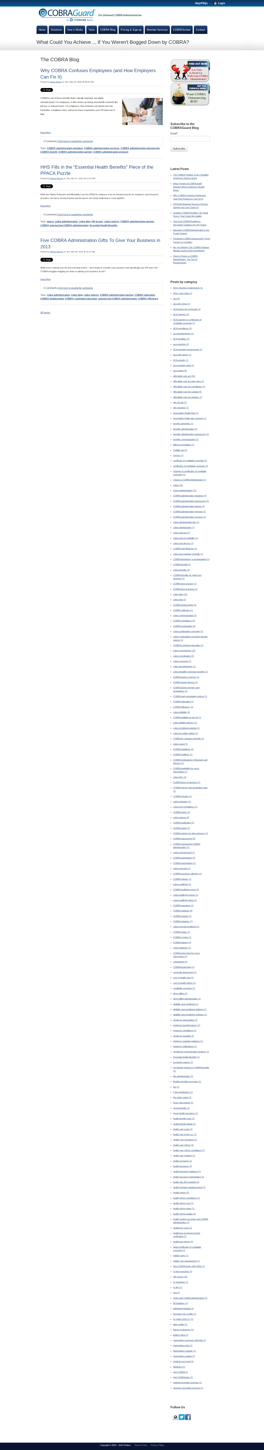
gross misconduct (183, 1102)
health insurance (182, 1166)
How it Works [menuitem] (75, 29)
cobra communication (185, 615)
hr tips (177, 1287)
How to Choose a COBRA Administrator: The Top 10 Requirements (185, 259)
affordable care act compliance (189, 386)
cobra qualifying (182, 884)
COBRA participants (184, 858)
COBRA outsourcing (184, 838)
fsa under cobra (182, 1097)
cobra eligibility (181, 712)
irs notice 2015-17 (183, 1319)
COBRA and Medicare (185, 548)
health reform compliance (186, 1198)
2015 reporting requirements (188, 288)
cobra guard (180, 744)
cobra (178, 485)
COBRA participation (184, 863)
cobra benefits (181, 570)
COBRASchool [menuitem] (182, 29)
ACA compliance (182, 328)
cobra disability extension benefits (190, 672)
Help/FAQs (201, 3)
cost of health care (183, 977)
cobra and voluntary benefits (188, 554)
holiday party (180, 1255)
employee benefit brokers (186, 1025)
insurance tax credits (184, 1314)
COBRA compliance (184, 621)
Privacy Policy (157, 1445)
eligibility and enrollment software (190, 1014)
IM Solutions (180, 1303)
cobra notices (111, 221)
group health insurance (185, 1113)
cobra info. (179, 777)
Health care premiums (185, 1139)
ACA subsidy (180, 360)
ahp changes (181, 408)
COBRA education (145, 295)
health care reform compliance (189, 1150)
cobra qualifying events (185, 895)
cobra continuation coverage (188, 631)
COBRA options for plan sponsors (190, 833)
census (178, 455)
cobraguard (180, 962)
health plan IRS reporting (186, 1182)
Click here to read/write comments (75, 141)
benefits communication (185, 439)
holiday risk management (186, 1261)
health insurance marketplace (188, 1177)
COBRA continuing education (81, 298)
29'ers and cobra (182, 293)
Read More (45, 132)
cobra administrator (184, 527)
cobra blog (84, 221)
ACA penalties (181, 339)
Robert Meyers (56, 178)
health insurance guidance (187, 1171)
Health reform (181, 1192)
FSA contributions (183, 1092)
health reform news (183, 1208)
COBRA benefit (48, 152)
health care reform (183, 1145)
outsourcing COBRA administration (117, 298)
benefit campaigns (183, 423)
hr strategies (180, 1282)
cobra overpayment (184, 852)
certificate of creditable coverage (190, 460)
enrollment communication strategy (191, 1051)
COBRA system (182, 937)
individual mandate (183, 1308)
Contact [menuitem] (200, 29)
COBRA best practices (185, 589)
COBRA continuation (184, 626)
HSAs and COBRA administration (190, 1298)
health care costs (183, 1129)
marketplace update (184, 1356)
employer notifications (185, 1046)
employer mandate (183, 1036)
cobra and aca (181, 533)
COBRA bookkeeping (52, 298)
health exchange (182, 1161)
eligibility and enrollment (185, 1004)
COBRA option (181, 828)
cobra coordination (183, 656)
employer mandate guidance (188, 1041)
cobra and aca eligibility (185, 538)
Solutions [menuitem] (56, 29)
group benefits (181, 1108)
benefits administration (185, 429)
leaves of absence (183, 1329)
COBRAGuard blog (183, 967)
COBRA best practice (185, 584)
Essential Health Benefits (104, 225)
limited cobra (180, 1335)
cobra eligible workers (185, 723)
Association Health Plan (185, 413)
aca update (180, 370)
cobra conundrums (184, 650)
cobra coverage (182, 661)
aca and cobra (181, 304)
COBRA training (182, 942)
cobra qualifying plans (185, 900)
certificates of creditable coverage (190, 466)
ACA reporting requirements (187, 349)
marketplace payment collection (189, 1340)
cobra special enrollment (186, 926)
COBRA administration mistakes (65, 148)
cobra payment (182, 868)
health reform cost (183, 1203)
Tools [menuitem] (92, 29)
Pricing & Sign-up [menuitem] (131, 29)
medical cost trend (183, 1361)
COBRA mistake (182, 796)
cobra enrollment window (186, 728)
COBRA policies (182, 879)
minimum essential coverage (188, 1388)
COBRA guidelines (183, 749)
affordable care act (184, 376)
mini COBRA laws (183, 1377)
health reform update (184, 1214)
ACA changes (181, 314)
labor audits (180, 1324)
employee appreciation (185, 1020)
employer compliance (184, 1030)
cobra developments (184, 666)
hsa (176, 1292)
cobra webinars (182, 948)
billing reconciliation (183, 445)
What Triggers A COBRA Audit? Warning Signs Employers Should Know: (188, 187)
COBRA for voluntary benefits (188, 738)
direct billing (180, 993)
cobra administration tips (186, 522)
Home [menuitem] (42, 29)
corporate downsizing (185, 972)
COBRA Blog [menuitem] (108, 29)
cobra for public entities (185, 733)
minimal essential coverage (187, 1382)
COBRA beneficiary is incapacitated (191, 559)
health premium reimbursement (189, 1187)
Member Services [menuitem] (157, 29)
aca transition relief (183, 365)
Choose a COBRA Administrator (189, 480)
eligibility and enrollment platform (189, 1009)
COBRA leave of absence (186, 782)
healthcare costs (182, 1228)
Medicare (179, 1367)
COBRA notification (183, 823)
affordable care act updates (187, 397)
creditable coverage (184, 988)
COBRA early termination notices (190, 696)
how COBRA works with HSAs (189, 1266)
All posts (45, 312)
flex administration (183, 1076)
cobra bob (179, 599)
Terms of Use (140, 1445)
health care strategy (184, 1155)
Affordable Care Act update (187, 392)
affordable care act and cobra (188, 381)
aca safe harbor (182, 355)
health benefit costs (184, 1118)
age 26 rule (180, 402)
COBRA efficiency (148, 298)
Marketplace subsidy (184, 1351)
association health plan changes (189, 418)
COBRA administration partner (75, 152)
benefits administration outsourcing (191, 434)
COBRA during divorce (185, 682)
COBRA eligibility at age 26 (187, 717)
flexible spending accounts (187, 1081)
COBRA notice (181, 812)
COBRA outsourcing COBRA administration (64, 225)
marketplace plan (182, 1345)
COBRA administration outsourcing (140, 148)
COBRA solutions (183, 921)
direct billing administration (187, 999)
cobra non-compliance (185, 807)
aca (176, 298)
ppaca (50, 221)
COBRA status (181, 932)
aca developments (183, 333)
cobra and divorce (183, 543)
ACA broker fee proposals (187, 309)
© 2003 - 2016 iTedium (120, 1445)
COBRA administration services (101, 148)
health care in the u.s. (185, 1134)
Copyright (105, 1445)
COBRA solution (182, 916)
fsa (176, 1087)
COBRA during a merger (186, 677)
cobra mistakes (182, 801)
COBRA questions (183, 905)
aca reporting (181, 344)
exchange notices (183, 1062)
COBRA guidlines (182, 754)
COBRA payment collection (187, 874)
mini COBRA (180, 1372)
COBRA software (182, 911)
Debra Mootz (55, 82)
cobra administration (66, 221)
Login (221, 3)
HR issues (97, 221)
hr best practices (182, 1271)
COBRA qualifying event (186, 889)
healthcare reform (183, 1241)
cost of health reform (184, 983)
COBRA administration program (110, 152)
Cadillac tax (180, 450)
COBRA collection (183, 610)
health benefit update (184, 1124)
